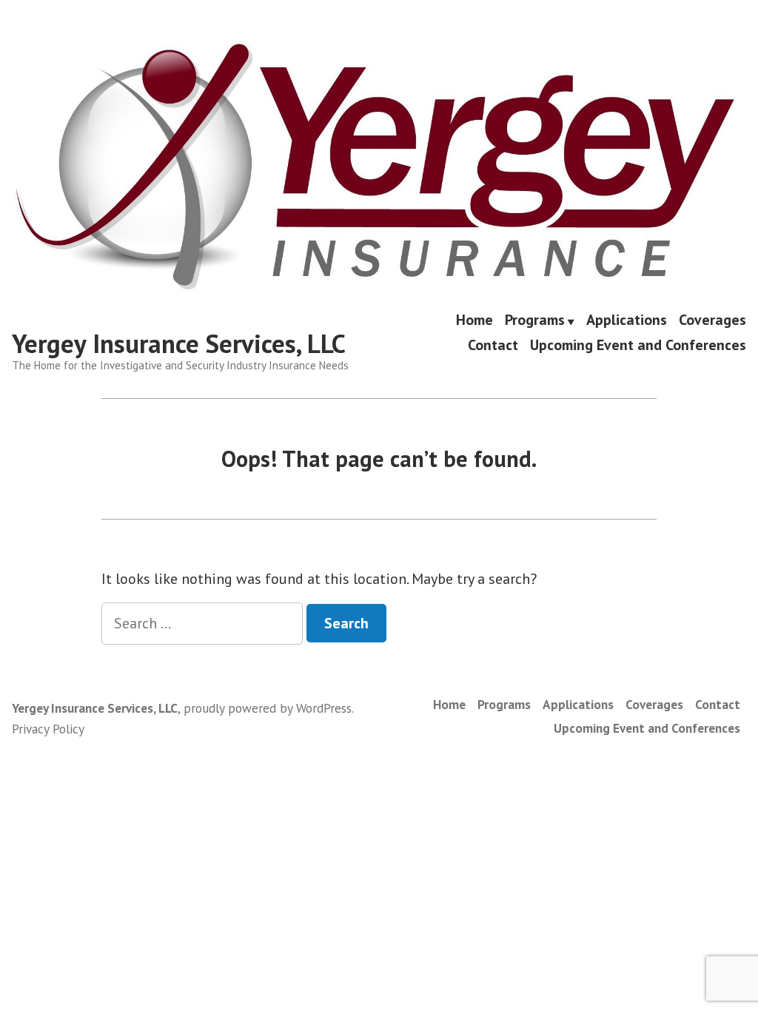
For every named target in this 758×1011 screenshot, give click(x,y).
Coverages (712, 321)
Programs (535, 321)
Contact (493, 344)
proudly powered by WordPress (268, 707)
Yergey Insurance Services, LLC (179, 343)
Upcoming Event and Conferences (638, 344)
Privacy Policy (48, 728)
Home (474, 321)
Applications (626, 321)
